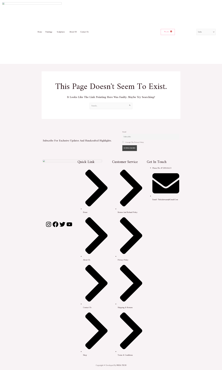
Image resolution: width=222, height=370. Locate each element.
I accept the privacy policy (134, 142)
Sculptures (61, 32)
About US (73, 32)
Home (40, 32)
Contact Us (84, 32)
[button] (49, 32)
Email (124, 132)
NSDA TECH (121, 365)
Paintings (48, 32)
